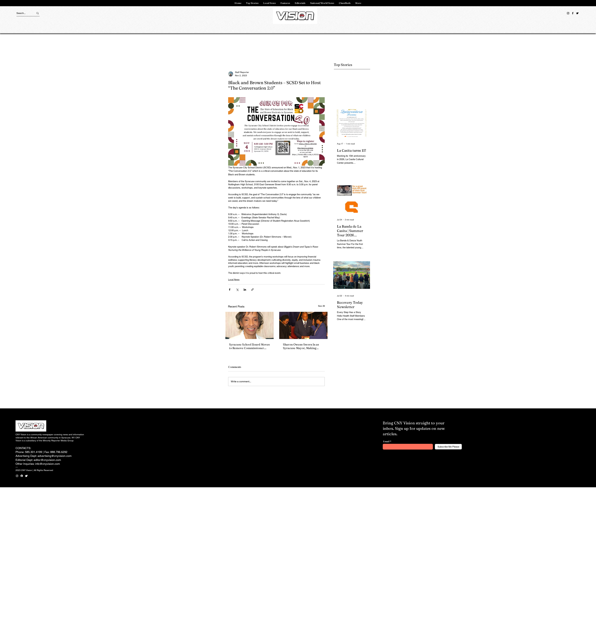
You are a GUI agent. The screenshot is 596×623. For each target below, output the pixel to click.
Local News (233, 279)
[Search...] (38, 13)
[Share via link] (252, 289)
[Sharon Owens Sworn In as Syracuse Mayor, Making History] (303, 325)
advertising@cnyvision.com (55, 455)
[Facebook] (572, 13)
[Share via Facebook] (229, 289)
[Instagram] (568, 13)
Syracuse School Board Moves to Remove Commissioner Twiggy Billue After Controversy (249, 346)
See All (321, 306)
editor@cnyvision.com (47, 460)
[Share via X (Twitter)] (237, 289)
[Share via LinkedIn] (244, 289)
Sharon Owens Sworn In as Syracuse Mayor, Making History (301, 346)
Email (386, 441)
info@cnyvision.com (47, 463)
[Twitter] (577, 13)
